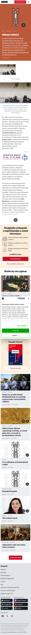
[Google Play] (7, 604)
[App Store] (7, 600)
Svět (3, 31)
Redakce (3, 569)
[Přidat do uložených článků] (27, 289)
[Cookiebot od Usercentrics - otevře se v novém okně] (18, 299)
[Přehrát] (23, 289)
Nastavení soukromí (7, 593)
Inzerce (3, 581)
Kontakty (3, 572)
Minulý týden (5, 542)
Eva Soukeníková (6, 404)
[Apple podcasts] (21, 600)
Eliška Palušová (6, 438)
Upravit (14, 335)
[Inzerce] (15, 157)
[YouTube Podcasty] (21, 604)
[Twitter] (7, 617)
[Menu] (28, 2)
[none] (12, 72)
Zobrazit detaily (21, 325)
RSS (2, 584)
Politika (4, 392)
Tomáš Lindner (5, 58)
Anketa (4, 459)
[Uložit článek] (23, 25)
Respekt (4, 467)
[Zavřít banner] (28, 298)
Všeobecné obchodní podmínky (10, 587)
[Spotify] (21, 608)
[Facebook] (3, 617)
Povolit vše (15, 330)
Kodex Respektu (5, 575)
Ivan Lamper (5, 550)
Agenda (4, 515)
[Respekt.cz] (4, 2)
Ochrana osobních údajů (8, 590)
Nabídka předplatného (7, 578)
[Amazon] (7, 608)
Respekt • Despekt (6, 489)
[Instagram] (12, 617)
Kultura (4, 293)
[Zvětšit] (8, 69)
